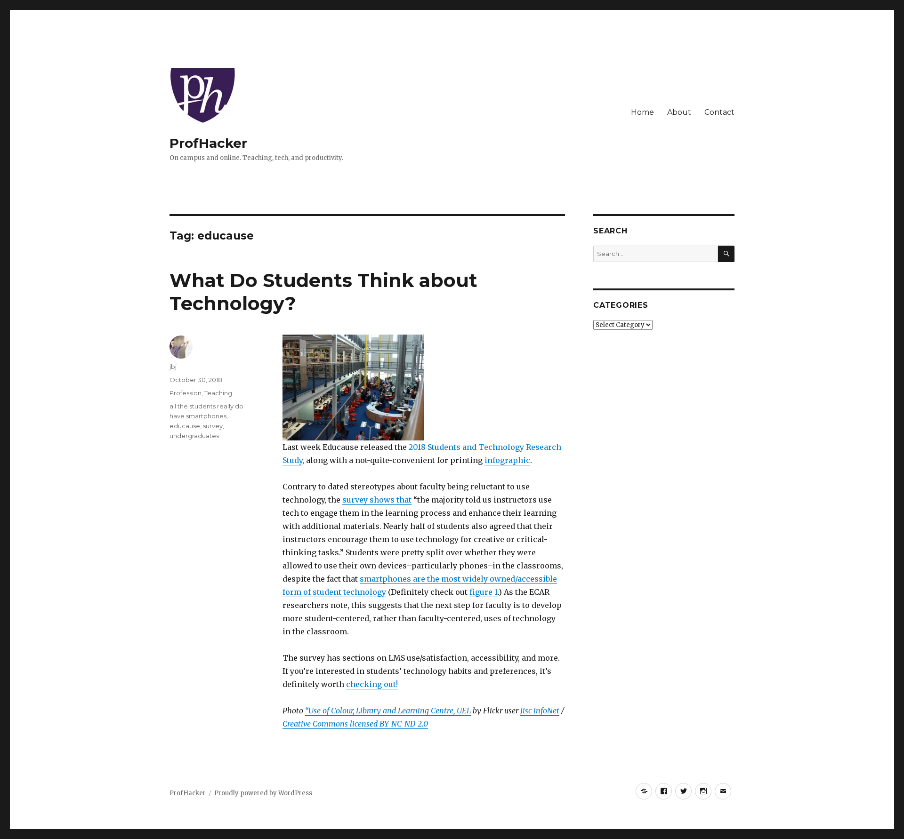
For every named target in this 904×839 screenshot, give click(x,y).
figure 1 (483, 592)
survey (213, 426)
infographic (507, 460)
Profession (186, 393)
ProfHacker (208, 143)
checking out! (372, 684)
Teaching (218, 393)
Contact (719, 112)
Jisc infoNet (539, 710)
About (679, 112)
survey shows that (377, 499)
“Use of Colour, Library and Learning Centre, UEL (388, 710)
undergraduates (194, 435)
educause (185, 426)
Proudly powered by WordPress (263, 793)
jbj (173, 366)
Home (642, 112)
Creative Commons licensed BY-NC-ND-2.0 (355, 723)
